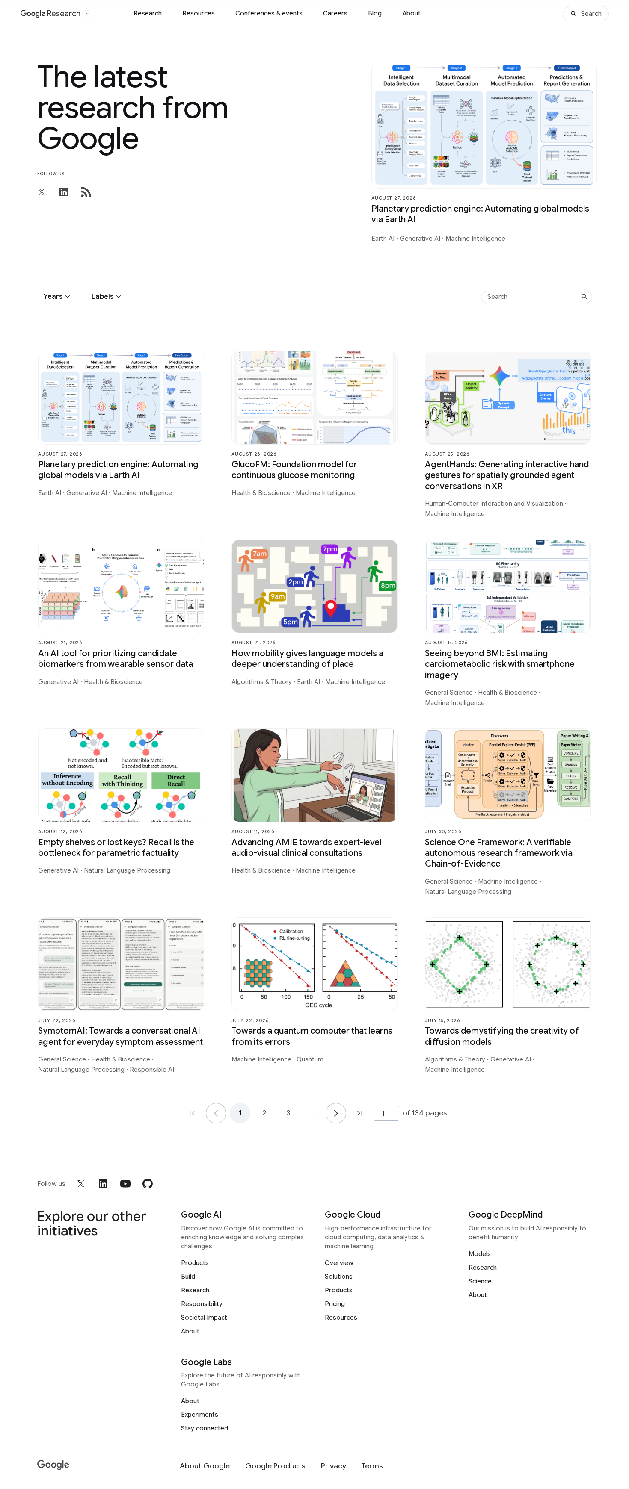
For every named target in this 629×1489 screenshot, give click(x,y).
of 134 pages (425, 1112)
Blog (375, 13)
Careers (335, 13)
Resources (198, 13)
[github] (147, 1184)
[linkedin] (103, 1184)
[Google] (53, 1465)
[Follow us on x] (41, 192)
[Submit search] (584, 297)
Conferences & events (269, 13)
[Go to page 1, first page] (192, 1113)
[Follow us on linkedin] (63, 192)
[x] (81, 1184)
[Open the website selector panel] (87, 13)
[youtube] (125, 1184)
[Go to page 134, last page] (360, 1113)
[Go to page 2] (336, 1113)
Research (148, 13)
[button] (58, 296)
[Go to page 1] (216, 1113)
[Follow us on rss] (86, 192)
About (411, 13)
